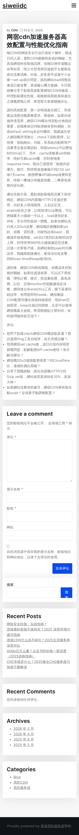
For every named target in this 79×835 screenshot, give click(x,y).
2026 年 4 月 (23, 734)
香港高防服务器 (52, 826)
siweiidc (15, 5)
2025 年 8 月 (23, 739)
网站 (10, 527)
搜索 (10, 585)
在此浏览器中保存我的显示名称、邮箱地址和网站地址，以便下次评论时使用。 (39, 554)
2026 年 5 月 (23, 728)
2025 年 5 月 (23, 745)
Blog (17, 777)
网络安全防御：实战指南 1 (26, 624)
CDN (14, 30)
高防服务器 (21, 788)
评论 (11, 437)
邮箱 (11, 508)
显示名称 (15, 489)
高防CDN (20, 782)
